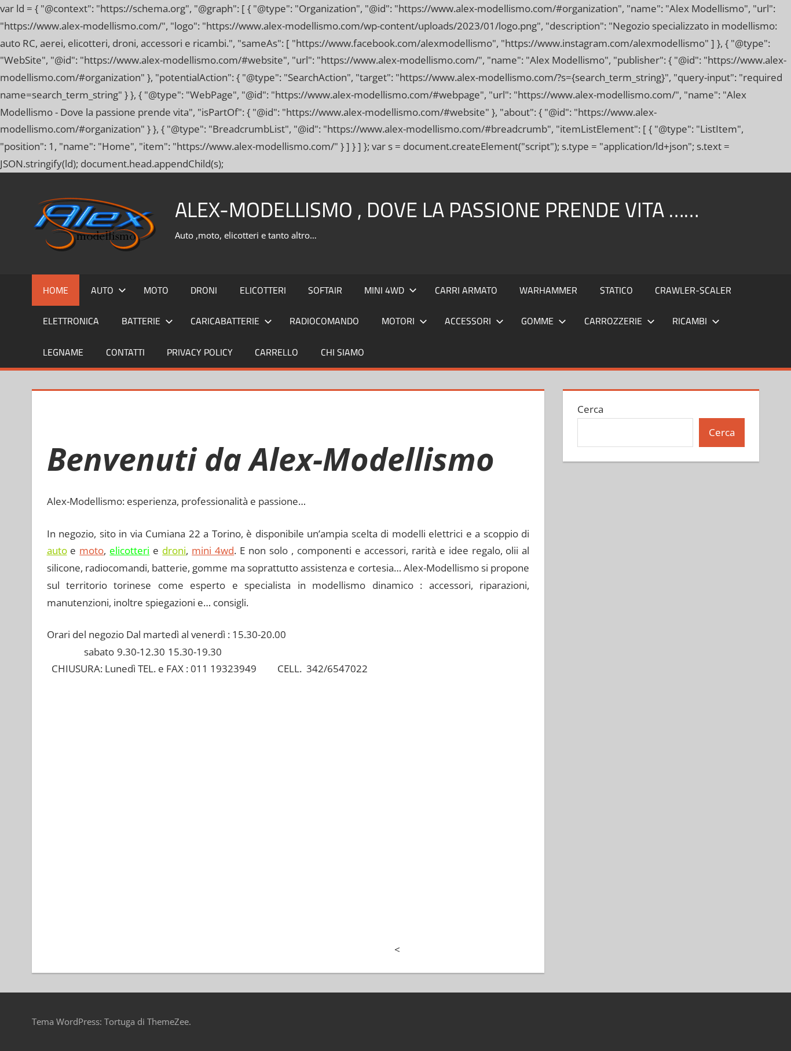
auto (57, 550)
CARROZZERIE (613, 321)
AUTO (102, 290)
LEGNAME (63, 352)
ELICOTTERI (263, 290)
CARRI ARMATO (466, 290)
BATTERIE (141, 321)
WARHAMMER (548, 290)
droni (174, 550)
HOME (55, 290)
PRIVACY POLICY (200, 352)
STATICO (616, 290)
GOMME (537, 321)
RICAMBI (689, 321)
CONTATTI (125, 352)
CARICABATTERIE (225, 321)
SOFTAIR (325, 290)
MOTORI (398, 321)
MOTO (156, 290)
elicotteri (129, 550)
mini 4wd (213, 550)
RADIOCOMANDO (324, 321)
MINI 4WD (384, 290)
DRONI (204, 290)
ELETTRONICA (71, 321)
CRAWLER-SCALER (693, 290)
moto (91, 550)
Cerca (590, 409)
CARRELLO (276, 352)
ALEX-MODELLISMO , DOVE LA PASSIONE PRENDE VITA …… (437, 209)
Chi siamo (342, 352)
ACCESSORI (468, 321)
